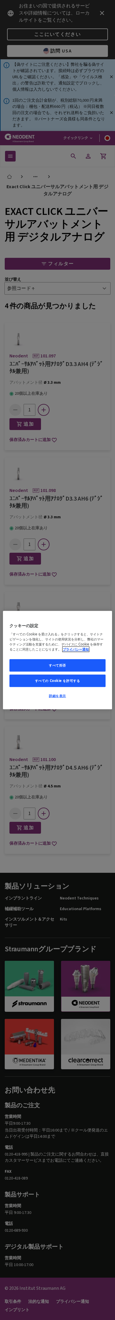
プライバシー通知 (76, 649)
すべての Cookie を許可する (57, 680)
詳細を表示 (57, 695)
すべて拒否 (57, 665)
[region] (57, 660)
